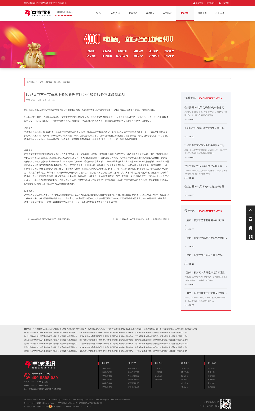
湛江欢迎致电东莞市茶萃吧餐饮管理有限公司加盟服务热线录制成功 (50, 340)
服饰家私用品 (133, 379)
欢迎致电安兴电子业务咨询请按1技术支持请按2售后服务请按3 (144, 219)
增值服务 (202, 13)
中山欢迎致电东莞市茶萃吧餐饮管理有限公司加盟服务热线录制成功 (106, 333)
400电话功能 (107, 372)
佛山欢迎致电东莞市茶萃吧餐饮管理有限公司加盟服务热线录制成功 (50, 333)
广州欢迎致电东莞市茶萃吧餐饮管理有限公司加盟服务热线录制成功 (59, 329)
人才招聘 (211, 379)
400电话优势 (107, 376)
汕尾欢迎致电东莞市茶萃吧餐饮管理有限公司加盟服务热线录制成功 (106, 344)
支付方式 (211, 383)
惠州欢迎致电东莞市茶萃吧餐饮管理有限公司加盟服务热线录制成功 (161, 333)
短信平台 (184, 376)
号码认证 (184, 387)
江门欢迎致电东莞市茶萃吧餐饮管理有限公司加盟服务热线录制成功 (161, 336)
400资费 (133, 13)
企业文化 (211, 372)
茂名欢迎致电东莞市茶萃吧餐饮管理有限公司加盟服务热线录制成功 (106, 347)
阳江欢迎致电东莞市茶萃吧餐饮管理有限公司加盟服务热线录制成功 (161, 344)
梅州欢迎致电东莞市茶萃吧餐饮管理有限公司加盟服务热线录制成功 (106, 340)
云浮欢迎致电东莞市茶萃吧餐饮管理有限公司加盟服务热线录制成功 (161, 351)
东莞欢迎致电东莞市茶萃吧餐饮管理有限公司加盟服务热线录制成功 (170, 329)
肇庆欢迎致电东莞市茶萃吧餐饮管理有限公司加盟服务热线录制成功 (161, 347)
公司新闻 (158, 372)
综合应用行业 (133, 387)
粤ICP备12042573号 (40, 407)
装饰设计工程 (133, 372)
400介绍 (115, 13)
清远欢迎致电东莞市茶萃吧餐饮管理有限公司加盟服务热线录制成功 (106, 336)
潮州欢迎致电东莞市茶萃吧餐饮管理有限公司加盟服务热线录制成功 (50, 351)
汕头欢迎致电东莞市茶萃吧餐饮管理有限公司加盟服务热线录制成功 (50, 347)
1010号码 (185, 368)
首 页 (98, 13)
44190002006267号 (71, 407)
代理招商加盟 (133, 383)
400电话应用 (107, 379)
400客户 (167, 13)
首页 (41, 82)
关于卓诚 (219, 13)
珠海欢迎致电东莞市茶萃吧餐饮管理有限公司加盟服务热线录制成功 (50, 336)
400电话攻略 (107, 383)
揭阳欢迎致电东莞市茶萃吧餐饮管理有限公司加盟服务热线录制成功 (106, 351)
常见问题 (158, 376)
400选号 (150, 13)
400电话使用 (107, 387)
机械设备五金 (133, 368)
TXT (85, 407)
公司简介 (211, 368)
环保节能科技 (133, 376)
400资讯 (185, 13)
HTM (89, 407)
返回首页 (199, 3)
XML (81, 407)
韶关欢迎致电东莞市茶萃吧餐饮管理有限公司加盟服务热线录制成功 (161, 340)
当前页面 (66, 82)
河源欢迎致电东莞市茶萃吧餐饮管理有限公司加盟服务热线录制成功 (50, 344)
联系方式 (211, 387)
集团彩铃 (184, 379)
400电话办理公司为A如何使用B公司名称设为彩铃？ (51, 219)
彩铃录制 (57, 82)
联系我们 (225, 3)
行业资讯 (158, 368)
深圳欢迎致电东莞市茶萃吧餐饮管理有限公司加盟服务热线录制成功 (115, 329)
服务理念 (211, 376)
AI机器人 (184, 383)
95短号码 (185, 372)
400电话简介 (107, 368)
